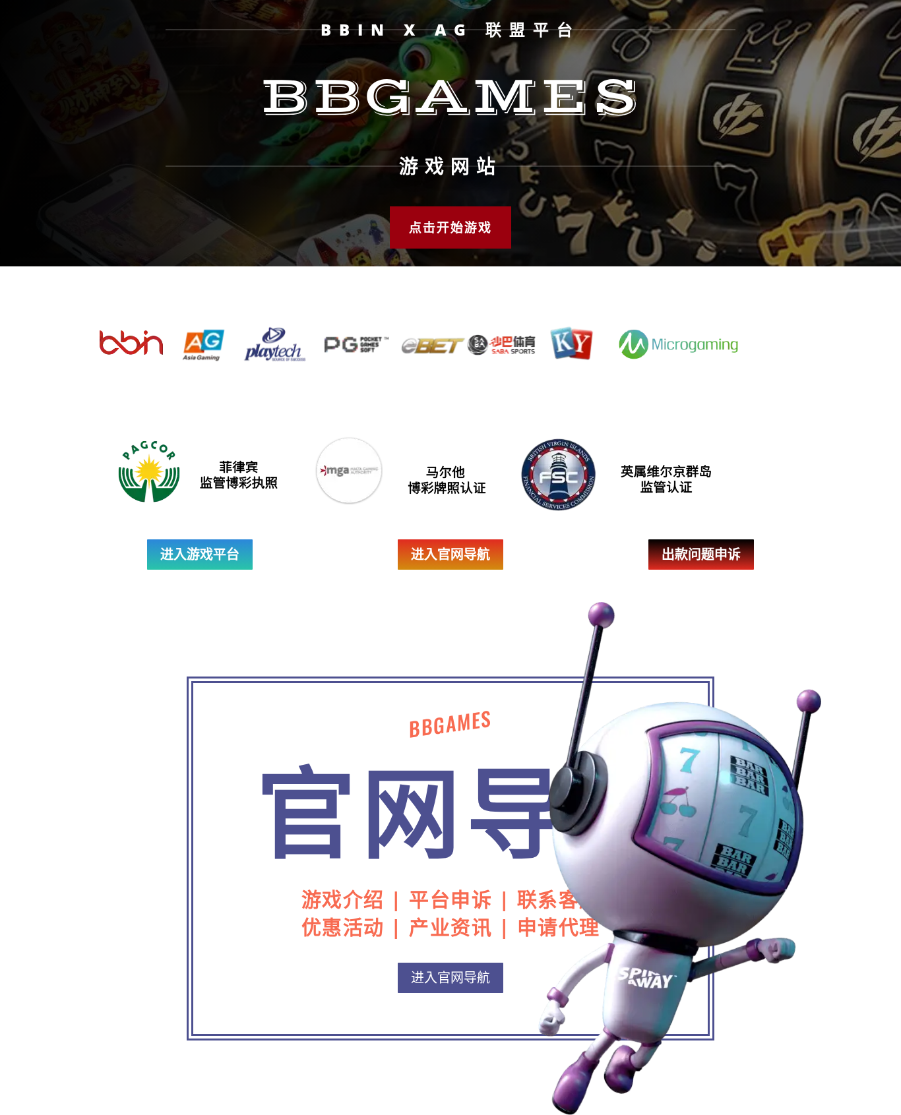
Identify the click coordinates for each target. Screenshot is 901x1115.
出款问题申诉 (701, 554)
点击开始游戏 (450, 227)
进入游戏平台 (199, 554)
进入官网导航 (450, 554)
